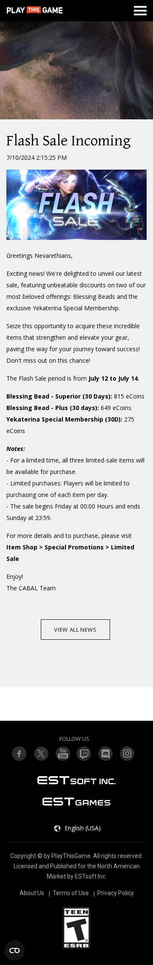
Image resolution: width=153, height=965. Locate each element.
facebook (19, 753)
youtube (62, 753)
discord (105, 753)
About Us (32, 893)
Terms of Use (71, 893)
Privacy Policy (115, 893)
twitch (40, 753)
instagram (127, 753)
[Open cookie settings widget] (14, 950)
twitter (84, 753)
